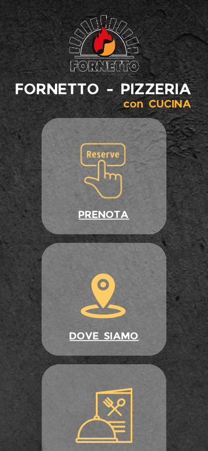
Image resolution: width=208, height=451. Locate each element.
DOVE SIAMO (104, 336)
